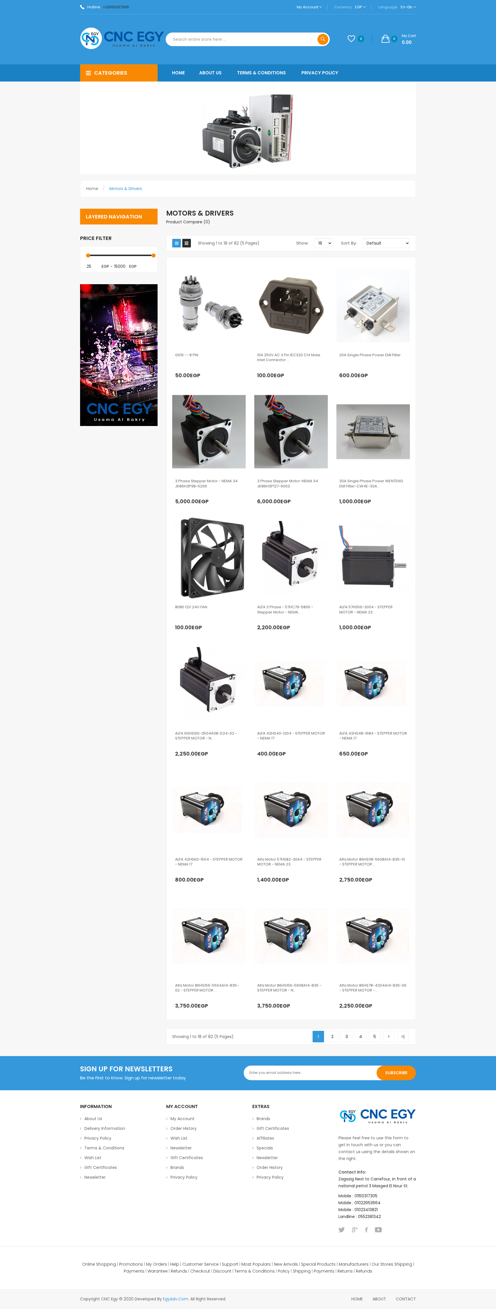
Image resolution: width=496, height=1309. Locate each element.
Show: (302, 243)
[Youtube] (378, 1229)
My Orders (156, 1264)
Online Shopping (99, 1264)
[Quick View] (209, 306)
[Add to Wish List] (212, 364)
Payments (134, 1271)
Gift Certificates (100, 1167)
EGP (359, 7)
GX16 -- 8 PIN (186, 355)
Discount (222, 1271)
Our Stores (382, 1264)
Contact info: (352, 1172)
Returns (345, 1271)
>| (403, 1036)
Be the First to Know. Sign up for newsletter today (133, 1078)
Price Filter (96, 238)
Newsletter (95, 1177)
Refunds (179, 1271)
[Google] (355, 1229)
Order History (183, 1128)
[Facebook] (366, 1229)
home (357, 1299)
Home (92, 188)
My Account (308, 7)
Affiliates (265, 1138)
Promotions (131, 1264)
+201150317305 (116, 7)
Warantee (158, 1271)
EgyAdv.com (175, 1299)
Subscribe (396, 1073)
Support (230, 1264)
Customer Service (200, 1264)
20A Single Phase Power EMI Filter (370, 355)
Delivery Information (104, 1128)
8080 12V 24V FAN (191, 607)
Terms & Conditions (104, 1148)
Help (174, 1264)
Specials (265, 1148)
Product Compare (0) (188, 222)
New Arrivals (286, 1264)
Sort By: (349, 243)
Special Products (318, 1264)
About (379, 1299)
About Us (93, 1119)
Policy (284, 1271)
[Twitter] (341, 1229)
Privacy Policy (97, 1138)
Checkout (200, 1271)
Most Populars (256, 1264)
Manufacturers (354, 1264)
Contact (406, 1299)
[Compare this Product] (224, 364)
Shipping (403, 1264)
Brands (177, 1167)
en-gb (407, 7)
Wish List (92, 1158)
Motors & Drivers (125, 188)
